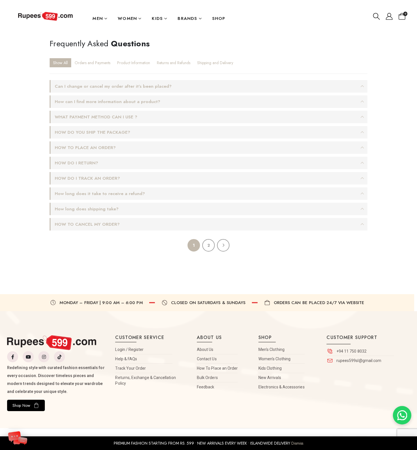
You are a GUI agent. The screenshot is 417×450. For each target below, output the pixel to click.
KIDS (157, 18)
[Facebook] (12, 356)
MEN (97, 18)
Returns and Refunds (173, 63)
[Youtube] (28, 356)
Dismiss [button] (297, 443)
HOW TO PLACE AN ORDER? (85, 148)
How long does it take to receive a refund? (100, 194)
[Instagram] (43, 356)
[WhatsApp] (402, 415)
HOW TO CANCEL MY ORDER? (87, 224)
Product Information (133, 63)
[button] (376, 16)
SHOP (219, 18)
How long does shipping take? (87, 209)
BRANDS (187, 18)
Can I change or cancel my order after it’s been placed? (113, 86)
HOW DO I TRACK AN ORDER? (87, 178)
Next (223, 245)
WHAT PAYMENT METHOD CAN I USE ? (96, 117)
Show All (60, 63)
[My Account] (389, 16)
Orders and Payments (92, 63)
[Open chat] (18, 435)
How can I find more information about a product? (107, 102)
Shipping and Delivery (215, 63)
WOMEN (127, 18)
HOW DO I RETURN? (76, 163)
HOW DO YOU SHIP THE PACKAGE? (92, 132)
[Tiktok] (59, 356)
